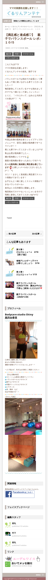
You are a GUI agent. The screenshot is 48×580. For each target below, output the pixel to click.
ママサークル (28, 54)
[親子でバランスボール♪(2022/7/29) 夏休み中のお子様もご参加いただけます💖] (9, 284)
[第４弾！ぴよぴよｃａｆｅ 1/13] (9, 273)
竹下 (14, 533)
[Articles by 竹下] (8, 534)
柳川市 (8, 54)
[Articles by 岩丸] (8, 524)
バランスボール (12, 58)
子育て (17, 54)
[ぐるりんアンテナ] (24, 11)
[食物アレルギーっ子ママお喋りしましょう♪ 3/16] (9, 262)
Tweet (9, 218)
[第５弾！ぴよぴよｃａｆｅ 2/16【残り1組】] (9, 251)
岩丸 (26, 48)
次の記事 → (37, 233)
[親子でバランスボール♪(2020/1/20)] (9, 295)
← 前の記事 (11, 233)
